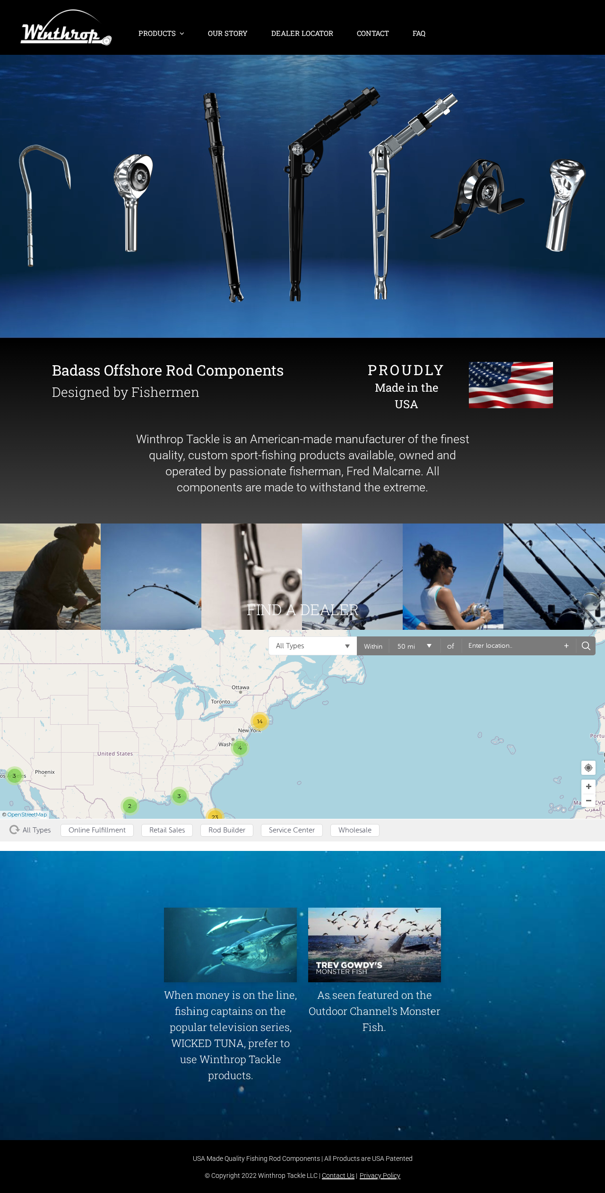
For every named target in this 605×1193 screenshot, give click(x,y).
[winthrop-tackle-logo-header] (66, 14)
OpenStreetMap (27, 814)
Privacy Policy (380, 1175)
